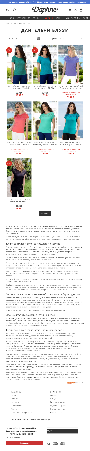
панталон (38, 377)
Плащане (53, 399)
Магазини (15, 399)
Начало (8, 23)
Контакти (15, 402)
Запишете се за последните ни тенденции (31, 419)
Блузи (15, 23)
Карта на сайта (56, 412)
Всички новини (17, 406)
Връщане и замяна (57, 402)
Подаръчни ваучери (58, 406)
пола (29, 377)
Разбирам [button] (24, 443)
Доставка (54, 395)
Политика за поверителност (22, 412)
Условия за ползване (19, 409)
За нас (14, 395)
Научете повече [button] (13, 437)
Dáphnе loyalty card (57, 409)
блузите (39, 247)
